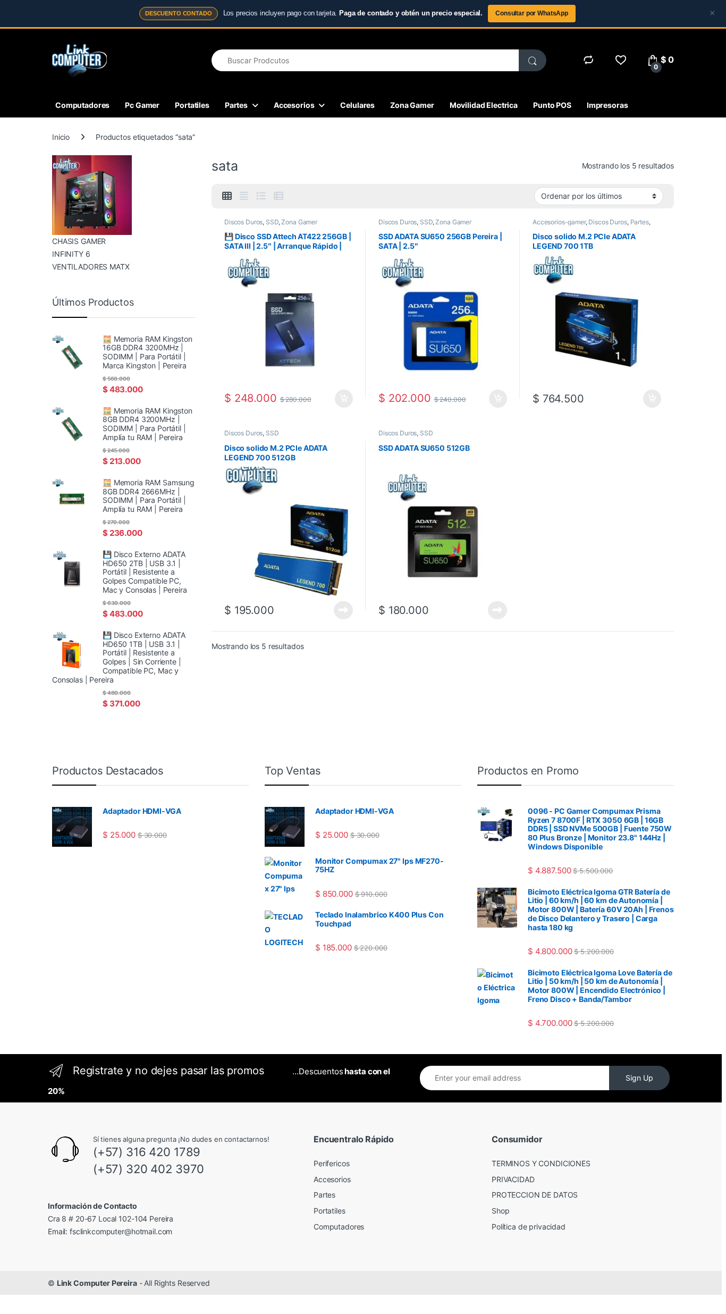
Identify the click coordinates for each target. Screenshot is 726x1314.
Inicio (61, 136)
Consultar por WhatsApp (531, 13)
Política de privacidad (528, 1226)
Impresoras (607, 105)
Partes (236, 105)
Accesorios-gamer (559, 222)
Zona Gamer (412, 105)
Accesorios (294, 105)
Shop (500, 1210)
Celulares (357, 105)
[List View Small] (278, 196)
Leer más (343, 610)
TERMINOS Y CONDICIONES (541, 1163)
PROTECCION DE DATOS (535, 1194)
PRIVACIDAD (513, 1179)
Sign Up (639, 1077)
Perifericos (331, 1163)
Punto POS (552, 105)
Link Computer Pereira (97, 1282)
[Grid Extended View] (244, 196)
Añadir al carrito (342, 399)
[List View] (261, 196)
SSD (272, 222)
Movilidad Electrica (484, 105)
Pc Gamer (142, 105)
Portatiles (192, 105)
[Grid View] (227, 196)
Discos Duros (243, 222)
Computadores (82, 105)
